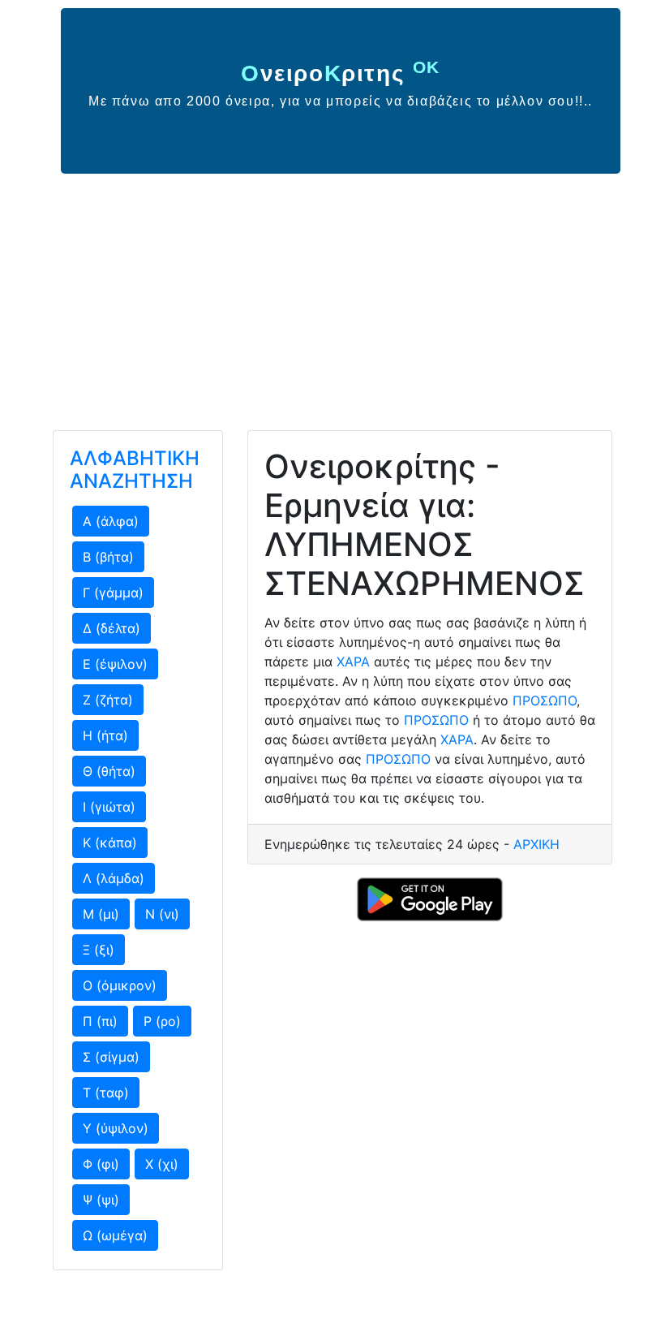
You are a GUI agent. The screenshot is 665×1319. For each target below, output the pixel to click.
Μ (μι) (101, 914)
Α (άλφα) (111, 521)
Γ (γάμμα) (113, 592)
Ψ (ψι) (101, 1200)
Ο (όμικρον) (120, 985)
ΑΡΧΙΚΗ (536, 844)
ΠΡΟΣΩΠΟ (545, 700)
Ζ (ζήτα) (108, 700)
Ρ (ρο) (162, 1021)
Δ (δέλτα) (111, 628)
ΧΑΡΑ (353, 661)
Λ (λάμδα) (113, 878)
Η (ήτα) (105, 735)
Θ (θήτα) (109, 771)
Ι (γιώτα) (109, 807)
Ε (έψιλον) (115, 664)
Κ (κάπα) (110, 842)
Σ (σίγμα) (111, 1057)
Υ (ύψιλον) (115, 1128)
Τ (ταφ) (106, 1092)
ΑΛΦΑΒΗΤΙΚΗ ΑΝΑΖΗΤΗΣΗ (135, 470)
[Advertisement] (332, 295)
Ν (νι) (162, 914)
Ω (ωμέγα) (115, 1235)
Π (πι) (100, 1021)
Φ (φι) (101, 1164)
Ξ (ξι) (98, 950)
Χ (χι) (161, 1164)
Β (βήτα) (108, 557)
